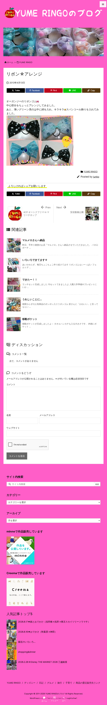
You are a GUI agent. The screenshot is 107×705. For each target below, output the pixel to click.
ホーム (10, 62)
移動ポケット (29, 319)
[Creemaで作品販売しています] (20, 592)
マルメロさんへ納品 (33, 240)
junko (96, 176)
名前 (8, 415)
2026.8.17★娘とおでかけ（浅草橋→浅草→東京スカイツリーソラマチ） (54, 621)
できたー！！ (29, 279)
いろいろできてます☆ (35, 259)
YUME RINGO (25, 62)
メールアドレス (47, 415)
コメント (10, 384)
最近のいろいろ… (27, 642)
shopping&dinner (27, 652)
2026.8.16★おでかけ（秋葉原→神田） (37, 631)
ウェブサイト (13, 428)
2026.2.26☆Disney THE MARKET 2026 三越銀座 (42, 662)
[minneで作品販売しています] (20, 550)
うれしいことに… (32, 299)
